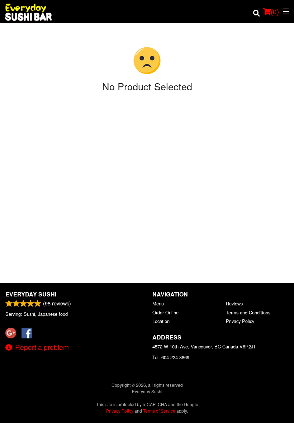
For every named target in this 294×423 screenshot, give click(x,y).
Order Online (165, 312)
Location (161, 321)
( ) (275, 11)
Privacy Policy (240, 321)
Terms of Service (159, 411)
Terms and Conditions (248, 312)
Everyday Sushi (30, 294)
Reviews (234, 303)
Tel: (170, 357)
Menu (158, 303)
